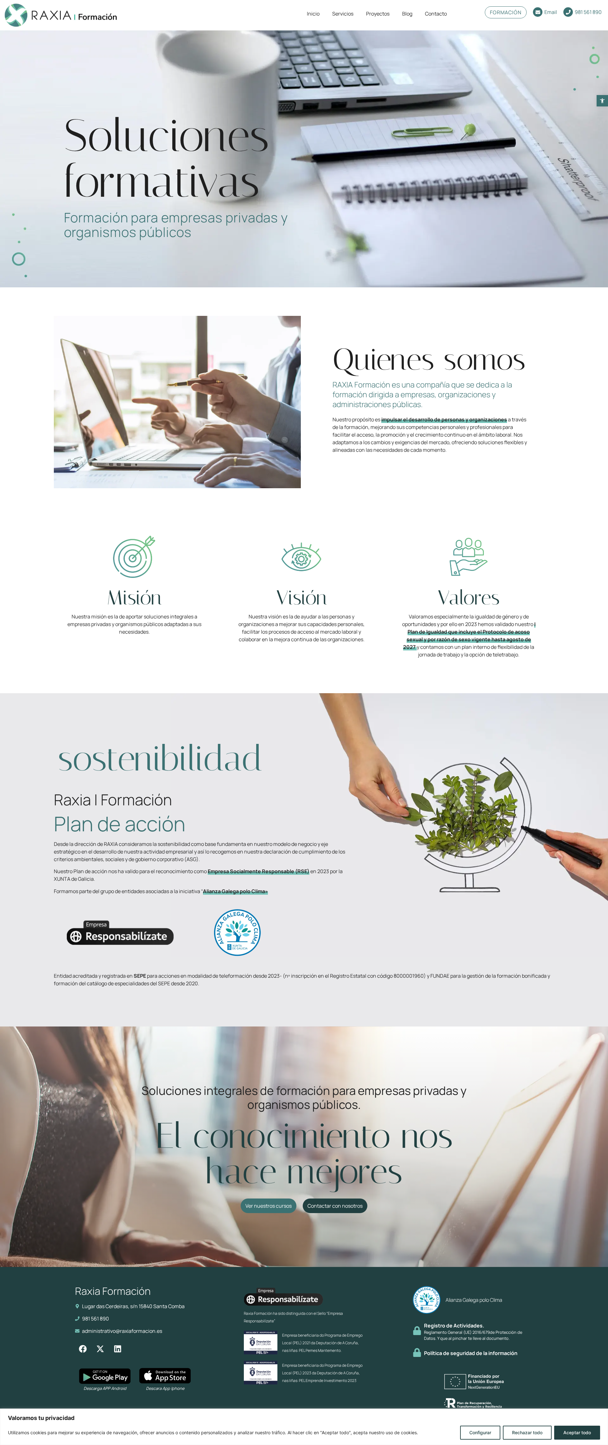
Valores (469, 598)
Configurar (480, 1432)
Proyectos (378, 13)
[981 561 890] (568, 12)
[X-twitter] (100, 1349)
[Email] (537, 12)
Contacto (436, 13)
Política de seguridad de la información (470, 1353)
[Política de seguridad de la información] (417, 1352)
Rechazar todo (527, 1432)
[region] (304, 1427)
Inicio (313, 13)
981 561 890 (588, 12)
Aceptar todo (577, 1432)
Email (550, 12)
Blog (407, 13)
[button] (602, 100)
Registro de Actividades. (454, 1325)
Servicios (342, 13)
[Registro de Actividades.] (417, 1330)
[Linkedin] (118, 1349)
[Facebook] (83, 1349)
